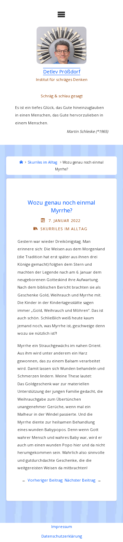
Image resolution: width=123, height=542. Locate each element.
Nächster (73, 480)
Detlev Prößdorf (61, 71)
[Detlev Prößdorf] (62, 45)
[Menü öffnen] (61, 14)
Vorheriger (38, 480)
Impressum (61, 526)
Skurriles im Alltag (42, 162)
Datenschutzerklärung (61, 536)
